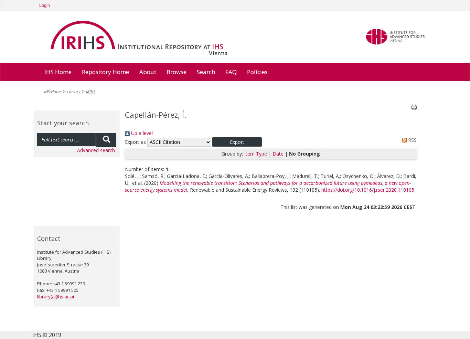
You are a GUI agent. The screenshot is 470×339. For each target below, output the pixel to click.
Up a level (141, 133)
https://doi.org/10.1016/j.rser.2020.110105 (367, 190)
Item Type (255, 153)
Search (206, 72)
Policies (257, 72)
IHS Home (58, 72)
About (147, 72)
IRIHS (90, 92)
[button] (237, 142)
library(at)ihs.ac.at (55, 297)
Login (44, 5)
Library (74, 92)
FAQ (231, 72)
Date (278, 153)
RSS (412, 140)
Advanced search (96, 150)
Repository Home (105, 72)
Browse (176, 72)
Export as (135, 142)
